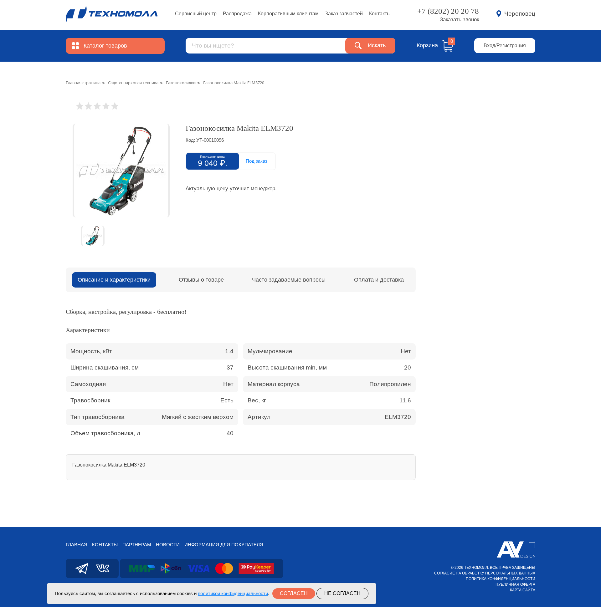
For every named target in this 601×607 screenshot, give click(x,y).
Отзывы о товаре (201, 280)
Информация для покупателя (223, 544)
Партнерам (136, 544)
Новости (168, 544)
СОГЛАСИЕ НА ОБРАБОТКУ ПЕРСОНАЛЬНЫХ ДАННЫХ (484, 573)
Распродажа (237, 13)
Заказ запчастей (344, 13)
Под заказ (256, 161)
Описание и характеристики (114, 280)
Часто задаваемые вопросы (289, 280)
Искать (377, 45)
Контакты (380, 13)
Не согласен (342, 593)
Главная (76, 544)
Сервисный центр (196, 13)
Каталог (105, 46)
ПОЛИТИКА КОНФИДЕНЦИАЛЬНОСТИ (500, 579)
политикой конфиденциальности (233, 593)
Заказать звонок (459, 19)
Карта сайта (522, 590)
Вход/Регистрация (505, 45)
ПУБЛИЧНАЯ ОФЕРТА (515, 584)
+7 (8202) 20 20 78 (448, 11)
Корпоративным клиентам (288, 13)
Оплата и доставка (379, 280)
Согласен (294, 593)
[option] (121, 170)
